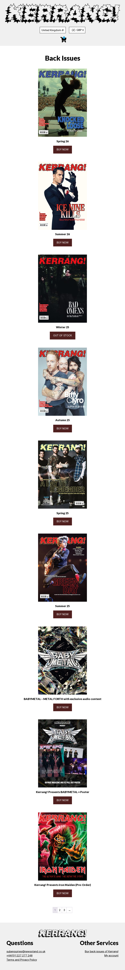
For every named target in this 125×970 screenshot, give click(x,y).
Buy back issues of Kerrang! (101, 951)
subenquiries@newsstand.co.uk (26, 951)
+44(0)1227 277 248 (20, 955)
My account (111, 955)
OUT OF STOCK (62, 335)
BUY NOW (63, 149)
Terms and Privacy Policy (22, 959)
